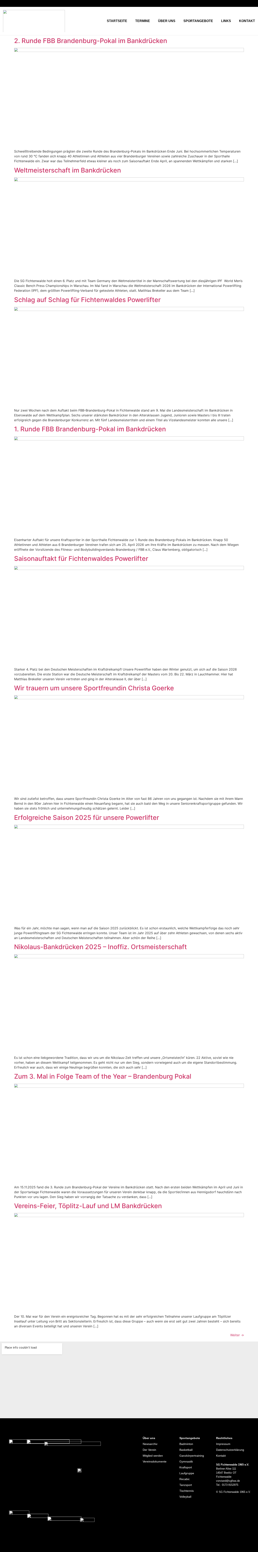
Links (226, 21)
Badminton (186, 1444)
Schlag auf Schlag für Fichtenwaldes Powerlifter (87, 300)
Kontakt (247, 21)
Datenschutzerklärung (230, 1449)
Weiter (237, 1335)
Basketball (185, 1449)
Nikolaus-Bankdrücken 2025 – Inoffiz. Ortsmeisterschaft (100, 947)
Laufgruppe (186, 1473)
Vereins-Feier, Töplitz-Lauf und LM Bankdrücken (88, 1206)
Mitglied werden (153, 1455)
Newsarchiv (150, 1444)
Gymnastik (186, 1461)
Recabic (184, 1479)
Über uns (166, 21)
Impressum (223, 1444)
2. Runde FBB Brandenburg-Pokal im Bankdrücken (90, 41)
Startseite (117, 21)
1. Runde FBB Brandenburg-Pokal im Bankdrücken (90, 429)
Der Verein (149, 1449)
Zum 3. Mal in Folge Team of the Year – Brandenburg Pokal (102, 1076)
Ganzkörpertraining (191, 1455)
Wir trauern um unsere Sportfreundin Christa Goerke (94, 688)
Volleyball (185, 1496)
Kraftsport (185, 1467)
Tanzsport (185, 1485)
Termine (142, 21)
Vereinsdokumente (154, 1461)
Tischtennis (186, 1490)
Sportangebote (198, 21)
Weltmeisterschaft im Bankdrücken (67, 170)
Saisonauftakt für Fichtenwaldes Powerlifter (81, 558)
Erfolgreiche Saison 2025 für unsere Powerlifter (86, 817)
